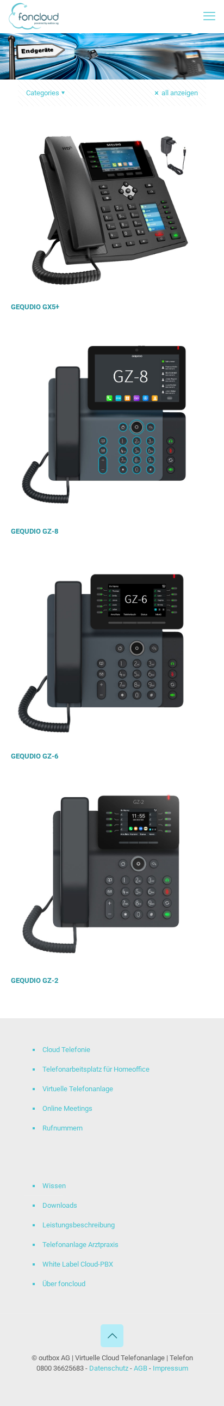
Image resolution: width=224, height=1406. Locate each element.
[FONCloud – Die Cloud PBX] (33, 16)
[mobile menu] (209, 16)
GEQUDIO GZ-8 (34, 531)
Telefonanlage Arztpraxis (80, 1244)
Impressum (170, 1368)
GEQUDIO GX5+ (35, 307)
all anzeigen (179, 93)
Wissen (54, 1186)
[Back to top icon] (112, 1335)
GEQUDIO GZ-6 (34, 756)
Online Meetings (67, 1108)
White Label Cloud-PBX (77, 1264)
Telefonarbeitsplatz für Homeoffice (96, 1069)
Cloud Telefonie (66, 1050)
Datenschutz (109, 1368)
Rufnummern (62, 1128)
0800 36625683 (60, 1368)
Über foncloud (63, 1284)
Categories (42, 93)
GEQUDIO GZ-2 (34, 980)
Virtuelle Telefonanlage (77, 1089)
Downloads (59, 1205)
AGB (140, 1368)
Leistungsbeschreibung (78, 1225)
